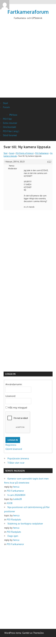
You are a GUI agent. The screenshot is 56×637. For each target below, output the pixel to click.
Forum (6, 107)
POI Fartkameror (42, 153)
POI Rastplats (14, 519)
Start (5, 103)
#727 (49, 161)
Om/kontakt (9, 127)
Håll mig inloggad (17, 407)
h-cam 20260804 (16, 495)
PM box (13, 114)
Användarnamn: (13, 384)
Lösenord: (10, 396)
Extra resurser (10, 122)
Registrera (10, 444)
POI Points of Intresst (25, 153)
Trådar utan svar (15, 462)
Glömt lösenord (13, 448)
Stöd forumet (10, 135)
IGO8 (9, 503)
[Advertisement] (28, 61)
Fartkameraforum (28, 12)
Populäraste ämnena (18, 458)
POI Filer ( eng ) (11, 131)
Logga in (13, 440)
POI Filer (7, 118)
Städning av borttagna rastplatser (25, 523)
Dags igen (12, 535)
